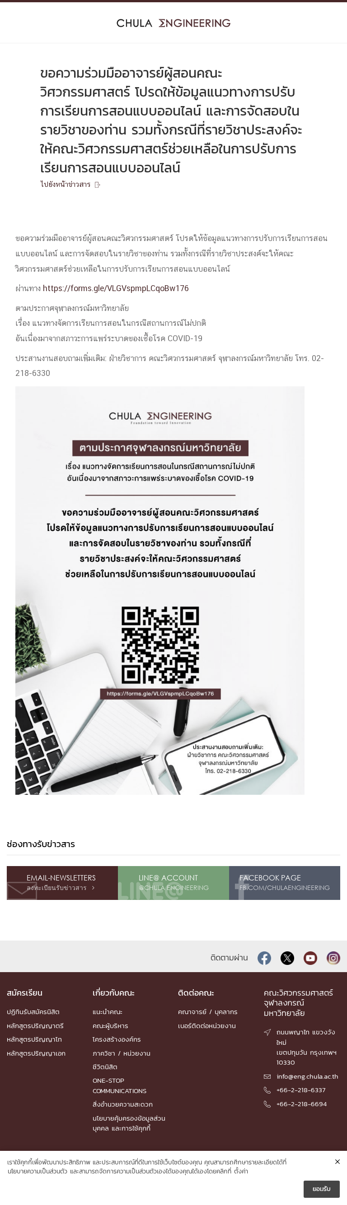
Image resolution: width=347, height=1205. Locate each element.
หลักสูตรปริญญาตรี (35, 1025)
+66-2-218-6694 (302, 1103)
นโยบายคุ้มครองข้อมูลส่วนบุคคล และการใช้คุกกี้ (129, 1123)
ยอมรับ (322, 1189)
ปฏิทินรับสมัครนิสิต (33, 1011)
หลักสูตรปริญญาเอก (36, 1053)
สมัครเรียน (24, 993)
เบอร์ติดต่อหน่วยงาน (207, 1025)
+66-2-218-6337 (301, 1089)
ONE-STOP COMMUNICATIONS (119, 1085)
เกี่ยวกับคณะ (114, 993)
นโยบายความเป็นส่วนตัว (37, 1171)
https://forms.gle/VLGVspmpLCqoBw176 (116, 289)
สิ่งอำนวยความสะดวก (123, 1104)
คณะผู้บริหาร (110, 1025)
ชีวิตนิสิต (105, 1066)
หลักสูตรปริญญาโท (34, 1039)
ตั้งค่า (241, 1171)
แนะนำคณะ (107, 1011)
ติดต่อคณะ (196, 993)
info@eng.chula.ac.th (307, 1076)
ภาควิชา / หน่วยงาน (121, 1053)
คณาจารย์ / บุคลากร (208, 1011)
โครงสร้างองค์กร (117, 1039)
